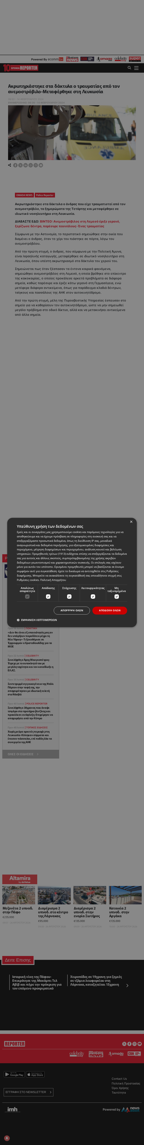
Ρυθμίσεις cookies (28, 580)
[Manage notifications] (7, 1138)
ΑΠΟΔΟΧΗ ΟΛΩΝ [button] (109, 610)
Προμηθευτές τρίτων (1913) (49, 554)
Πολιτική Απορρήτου (53, 580)
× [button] (131, 522)
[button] (37, 620)
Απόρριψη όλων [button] (72, 610)
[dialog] (72, 572)
